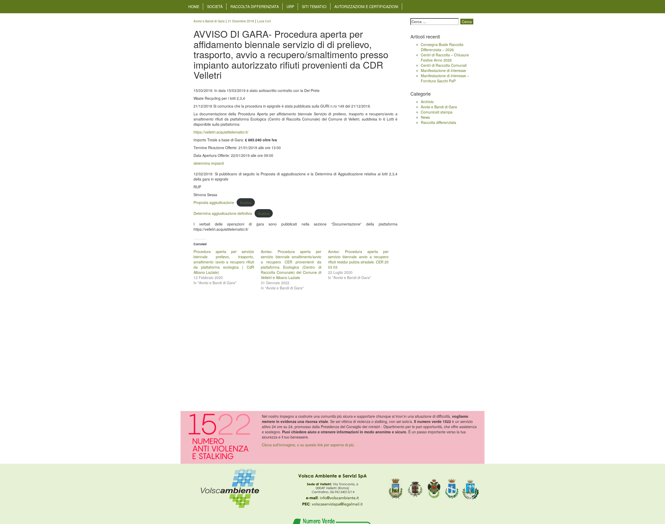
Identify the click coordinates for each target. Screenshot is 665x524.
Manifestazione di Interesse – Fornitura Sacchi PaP (445, 78)
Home (193, 6)
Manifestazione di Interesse (443, 70)
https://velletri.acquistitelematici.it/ (221, 132)
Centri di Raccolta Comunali (444, 65)
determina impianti (209, 163)
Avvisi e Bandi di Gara (439, 106)
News (425, 117)
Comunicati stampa (437, 112)
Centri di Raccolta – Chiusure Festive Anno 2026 (445, 57)
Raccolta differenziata (254, 6)
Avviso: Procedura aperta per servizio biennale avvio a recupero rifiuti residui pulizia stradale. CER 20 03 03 (358, 259)
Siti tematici (314, 6)
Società (215, 6)
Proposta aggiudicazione (214, 202)
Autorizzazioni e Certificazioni (366, 6)
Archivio (427, 101)
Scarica (245, 202)
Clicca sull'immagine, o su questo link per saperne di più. (308, 444)
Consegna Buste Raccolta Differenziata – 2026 (442, 47)
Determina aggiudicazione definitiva (223, 213)
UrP (290, 6)
